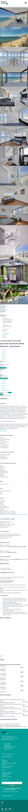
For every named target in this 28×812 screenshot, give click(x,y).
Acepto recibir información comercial (10, 791)
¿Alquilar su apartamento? (8, 766)
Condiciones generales (7, 772)
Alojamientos (5, 760)
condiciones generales (10, 789)
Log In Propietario (6, 767)
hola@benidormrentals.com (10, 746)
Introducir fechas (4, 378)
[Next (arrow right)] (1, 314)
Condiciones (5, 334)
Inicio (3, 759)
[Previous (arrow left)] (0, 314)
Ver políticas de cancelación (7, 581)
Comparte (3, 311)
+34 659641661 (7, 745)
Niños (1, 375)
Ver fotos (3, 308)
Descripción (3, 315)
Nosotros (4, 764)
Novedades (4, 762)
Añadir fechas (3, 367)
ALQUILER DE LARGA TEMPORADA (9, 763)
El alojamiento (6, 333)
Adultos (2, 369)
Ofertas (5, 337)
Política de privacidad (6, 776)
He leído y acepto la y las (12, 789)
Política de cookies (6, 774)
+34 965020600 (7, 743)
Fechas (1, 364)
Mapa (4, 336)
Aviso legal (4, 775)
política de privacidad (16, 788)
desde (1, 361)
